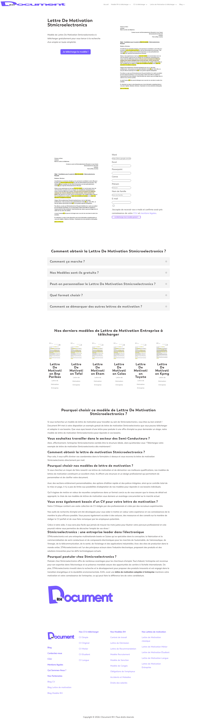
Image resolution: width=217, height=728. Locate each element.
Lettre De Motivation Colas (119, 369)
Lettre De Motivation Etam (98, 369)
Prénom (115, 184)
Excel (114, 162)
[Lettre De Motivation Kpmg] (162, 351)
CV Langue (84, 660)
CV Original (84, 643)
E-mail (115, 198)
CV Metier (83, 649)
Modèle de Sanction (119, 660)
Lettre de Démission (119, 643)
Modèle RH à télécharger (120, 4)
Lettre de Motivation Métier (154, 646)
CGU (135, 213)
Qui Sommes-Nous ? (56, 670)
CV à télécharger (139, 4)
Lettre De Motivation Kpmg (162, 369)
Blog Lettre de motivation (59, 687)
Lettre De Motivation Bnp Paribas (55, 370)
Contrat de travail (118, 637)
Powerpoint (117, 169)
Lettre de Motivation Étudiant (155, 652)
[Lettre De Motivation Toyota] (140, 351)
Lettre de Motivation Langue (155, 658)
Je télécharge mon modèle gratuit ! (126, 217)
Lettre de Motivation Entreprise (55, 384)
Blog (181, 4)
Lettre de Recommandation (123, 649)
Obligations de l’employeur (122, 671)
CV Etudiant (84, 654)
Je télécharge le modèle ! (75, 51)
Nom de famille (119, 191)
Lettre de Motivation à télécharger (162, 4)
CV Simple (83, 637)
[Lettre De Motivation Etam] (97, 351)
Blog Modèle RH (55, 693)
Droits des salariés (118, 683)
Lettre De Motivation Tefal (76, 369)
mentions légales (148, 213)
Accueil (106, 4)
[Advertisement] (108, 123)
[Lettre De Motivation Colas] (119, 351)
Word (114, 155)
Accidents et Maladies (120, 677)
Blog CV (51, 681)
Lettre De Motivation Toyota (140, 370)
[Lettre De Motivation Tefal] (76, 351)
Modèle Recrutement (120, 654)
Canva (115, 176)
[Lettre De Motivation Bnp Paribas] (54, 351)
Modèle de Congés (119, 666)
